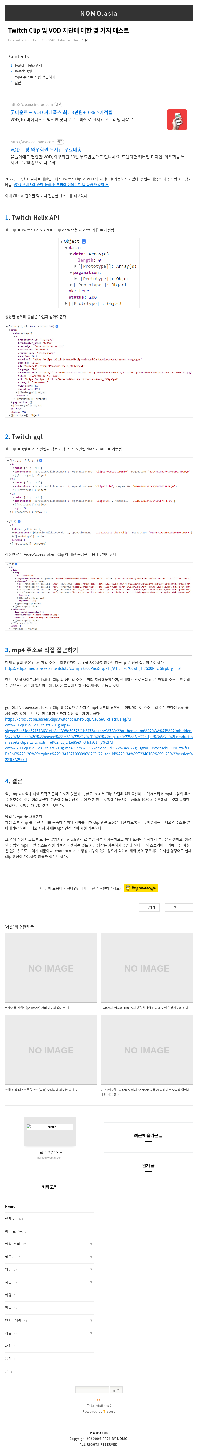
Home (10, 1206)
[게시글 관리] (187, 907)
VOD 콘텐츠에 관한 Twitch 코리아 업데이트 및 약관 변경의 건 (61, 184)
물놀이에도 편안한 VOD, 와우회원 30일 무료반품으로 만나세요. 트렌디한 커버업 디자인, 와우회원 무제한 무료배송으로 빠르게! (98, 159)
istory (109, 1411)
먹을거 (13, 1257)
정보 (11, 1307)
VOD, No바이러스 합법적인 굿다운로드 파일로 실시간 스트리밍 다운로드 (74, 119)
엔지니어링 (16, 1320)
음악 (10, 1358)
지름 (11, 1282)
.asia (99, 13)
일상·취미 (15, 1244)
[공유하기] (180, 907)
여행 (10, 1295)
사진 (10, 1345)
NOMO (122, 1438)
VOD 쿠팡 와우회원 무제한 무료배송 (46, 150)
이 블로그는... (17, 1231)
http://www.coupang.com (33, 142)
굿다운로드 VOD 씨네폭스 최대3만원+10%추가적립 (62, 112)
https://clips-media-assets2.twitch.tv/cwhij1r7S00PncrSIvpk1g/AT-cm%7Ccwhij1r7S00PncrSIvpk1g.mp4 (93, 668)
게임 (11, 1269)
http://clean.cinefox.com (32, 104)
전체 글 (14, 1218)
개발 (84, 40)
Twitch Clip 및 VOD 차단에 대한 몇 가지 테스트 (68, 30)
